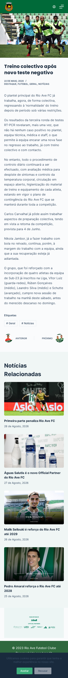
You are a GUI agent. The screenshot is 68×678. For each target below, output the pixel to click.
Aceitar (24, 670)
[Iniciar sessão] (54, 6)
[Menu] (61, 6)
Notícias (43, 84)
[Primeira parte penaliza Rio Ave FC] (34, 399)
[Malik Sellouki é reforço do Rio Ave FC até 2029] (34, 507)
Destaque (10, 84)
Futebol (23, 84)
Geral (33, 84)
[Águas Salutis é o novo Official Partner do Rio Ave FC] (34, 451)
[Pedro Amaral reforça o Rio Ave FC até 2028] (34, 564)
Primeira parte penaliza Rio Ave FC (29, 421)
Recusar (43, 670)
